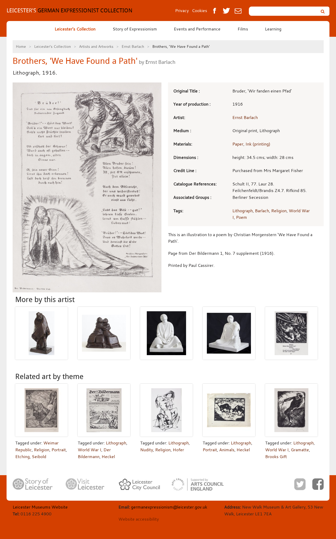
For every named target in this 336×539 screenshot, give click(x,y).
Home (21, 46)
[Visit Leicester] (85, 484)
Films (243, 29)
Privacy (182, 10)
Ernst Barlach (133, 46)
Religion (279, 211)
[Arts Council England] (198, 484)
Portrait (58, 450)
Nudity (146, 450)
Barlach (262, 211)
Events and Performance (197, 29)
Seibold (39, 456)
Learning (273, 29)
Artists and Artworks (96, 46)
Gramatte (300, 450)
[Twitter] (300, 484)
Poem (241, 217)
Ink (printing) (257, 144)
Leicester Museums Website (40, 507)
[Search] (322, 11)
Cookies (199, 10)
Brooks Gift (276, 456)
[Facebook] (318, 484)
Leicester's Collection (75, 29)
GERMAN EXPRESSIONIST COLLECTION (69, 10)
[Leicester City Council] (139, 484)
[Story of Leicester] (32, 484)
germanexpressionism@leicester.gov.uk (169, 507)
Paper (237, 144)
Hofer (178, 450)
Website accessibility (138, 519)
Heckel (108, 456)
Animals (226, 450)
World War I (89, 450)
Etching (22, 456)
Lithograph (242, 211)
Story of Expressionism (135, 29)
